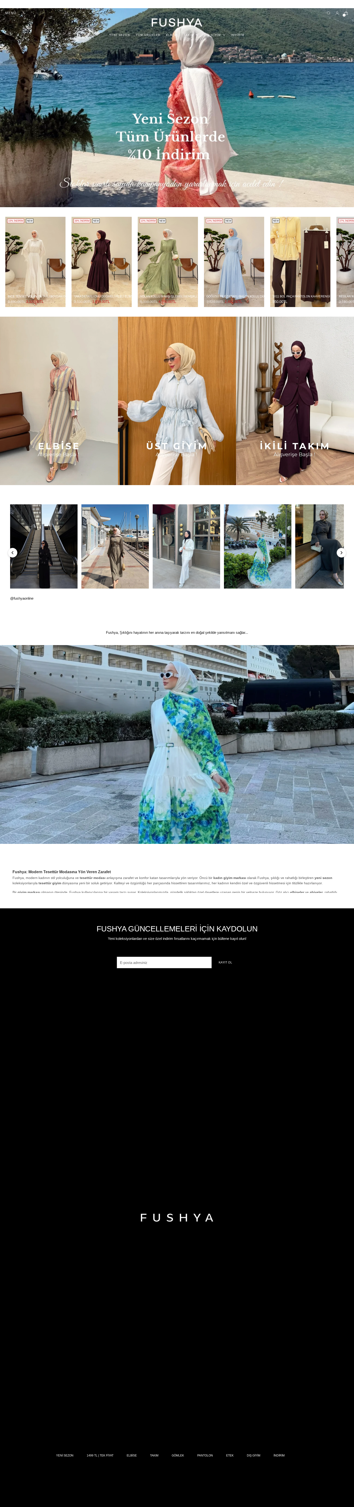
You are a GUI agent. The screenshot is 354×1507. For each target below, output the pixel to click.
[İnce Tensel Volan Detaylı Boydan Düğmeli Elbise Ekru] (35, 262)
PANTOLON (205, 1455)
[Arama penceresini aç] (329, 13)
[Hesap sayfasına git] (337, 13)
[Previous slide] (12, 553)
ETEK (230, 1455)
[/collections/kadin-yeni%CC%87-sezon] (177, 107)
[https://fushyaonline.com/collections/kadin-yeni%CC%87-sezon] (177, 744)
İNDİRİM (279, 1455)
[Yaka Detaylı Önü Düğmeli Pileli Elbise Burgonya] (102, 262)
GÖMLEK (178, 1455)
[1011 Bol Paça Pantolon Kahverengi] (300, 262)
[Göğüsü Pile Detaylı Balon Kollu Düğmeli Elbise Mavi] (234, 262)
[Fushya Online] (177, 22)
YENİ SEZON (64, 1455)
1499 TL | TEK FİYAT (100, 1455)
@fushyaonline (21, 598)
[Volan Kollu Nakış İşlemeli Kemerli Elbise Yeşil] (168, 262)
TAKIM (154, 1455)
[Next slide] (341, 553)
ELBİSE (132, 1455)
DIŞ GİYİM (253, 1455)
